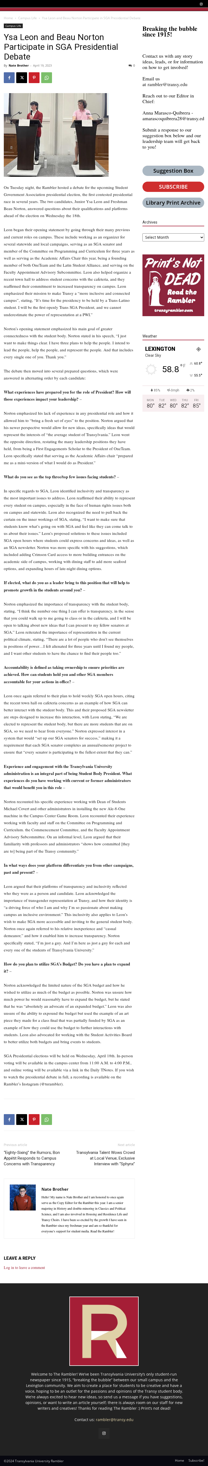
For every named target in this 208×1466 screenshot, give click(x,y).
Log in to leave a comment (24, 1267)
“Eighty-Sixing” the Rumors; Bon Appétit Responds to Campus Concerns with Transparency (32, 1158)
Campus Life (27, 18)
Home (8, 18)
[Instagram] (201, 4)
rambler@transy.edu (167, 84)
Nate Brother (19, 65)
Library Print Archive (173, 202)
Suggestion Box (173, 170)
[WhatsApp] (46, 77)
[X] (21, 77)
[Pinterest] (34, 77)
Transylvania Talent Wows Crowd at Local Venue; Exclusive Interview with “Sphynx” (105, 1158)
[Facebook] (9, 77)
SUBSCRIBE (173, 186)
